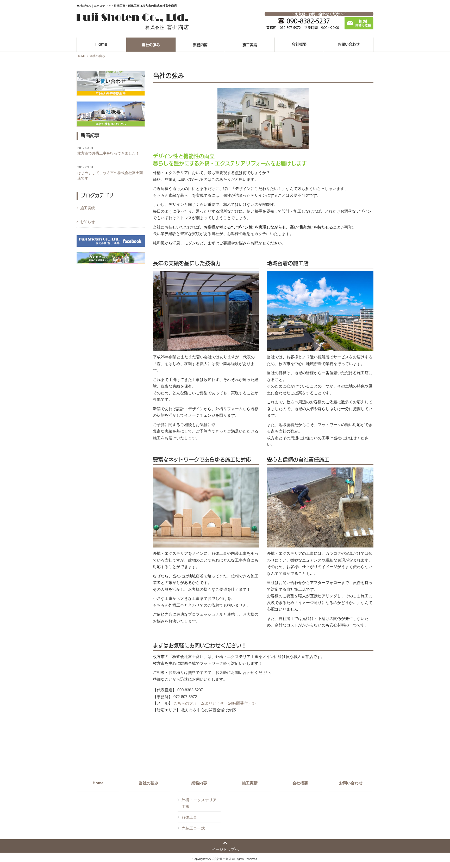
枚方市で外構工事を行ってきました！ (108, 151)
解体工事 (189, 817)
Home (98, 783)
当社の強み (148, 783)
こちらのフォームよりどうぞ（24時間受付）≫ (214, 703)
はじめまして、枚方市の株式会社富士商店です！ (110, 172)
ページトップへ (225, 849)
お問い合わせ (350, 783)
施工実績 (87, 208)
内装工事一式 (193, 828)
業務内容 (199, 783)
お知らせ (87, 222)
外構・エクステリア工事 (199, 803)
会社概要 (300, 783)
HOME (81, 56)
